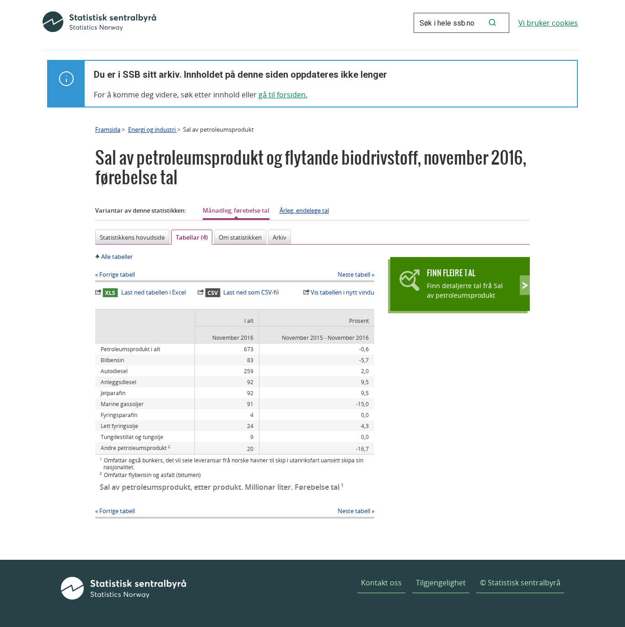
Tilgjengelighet (441, 583)
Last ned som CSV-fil (251, 292)
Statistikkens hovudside (132, 237)
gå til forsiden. (283, 95)
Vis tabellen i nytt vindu (342, 292)
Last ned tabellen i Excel (153, 292)
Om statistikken (240, 237)
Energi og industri (152, 129)
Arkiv (279, 237)
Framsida (107, 129)
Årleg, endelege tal (304, 210)
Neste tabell (354, 274)
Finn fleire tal (451, 273)
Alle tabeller (117, 256)
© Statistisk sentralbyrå (520, 583)
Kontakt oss (381, 583)
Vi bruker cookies (548, 23)
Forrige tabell (117, 274)
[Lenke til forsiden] (99, 22)
